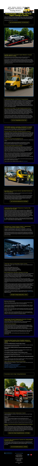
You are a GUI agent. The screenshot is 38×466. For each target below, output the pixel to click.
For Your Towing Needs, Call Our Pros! (19, 120)
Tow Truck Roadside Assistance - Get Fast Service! (19, 22)
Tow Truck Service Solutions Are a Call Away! (19, 201)
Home (9, 7)
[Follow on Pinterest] (31, 454)
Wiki (18, 453)
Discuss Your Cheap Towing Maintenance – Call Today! (19, 432)
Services (14, 7)
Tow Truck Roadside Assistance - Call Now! (19, 446)
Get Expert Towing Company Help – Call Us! (19, 294)
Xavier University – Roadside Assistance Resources (12, 364)
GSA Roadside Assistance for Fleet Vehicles (11, 365)
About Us (24, 7)
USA (20, 453)
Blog (28, 7)
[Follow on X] (29, 454)
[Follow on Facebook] (28, 454)
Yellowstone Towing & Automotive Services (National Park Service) (15, 366)
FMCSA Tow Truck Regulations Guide (10, 367)
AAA (15, 453)
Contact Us (19, 7)
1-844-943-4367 (15, 20)
